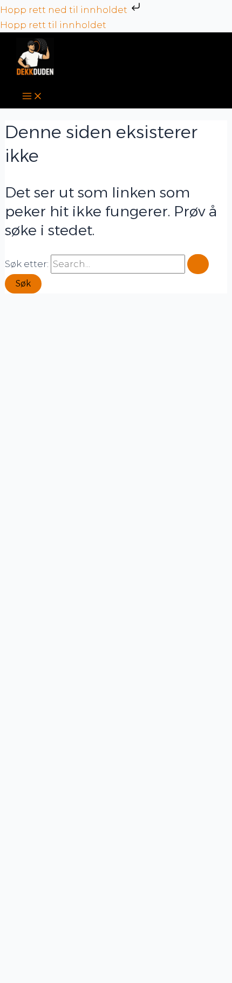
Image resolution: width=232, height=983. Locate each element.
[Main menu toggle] (32, 96)
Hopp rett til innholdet (53, 24)
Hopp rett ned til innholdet (64, 9)
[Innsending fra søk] (198, 264)
